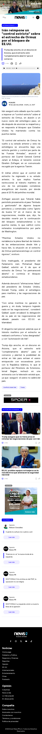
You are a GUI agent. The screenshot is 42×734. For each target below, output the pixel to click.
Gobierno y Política (9, 655)
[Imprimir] (11, 63)
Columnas (6, 520)
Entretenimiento (8, 673)
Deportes (5, 661)
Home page (6, 652)
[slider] (16, 68)
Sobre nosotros (8, 709)
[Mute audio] (38, 68)
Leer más (12, 537)
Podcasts (6, 679)
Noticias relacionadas (11, 409)
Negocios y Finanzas (10, 658)
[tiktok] (31, 641)
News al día (6, 693)
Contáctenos (7, 715)
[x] (21, 641)
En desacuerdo (8, 699)
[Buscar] (33, 17)
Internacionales (9, 25)
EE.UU (4, 667)
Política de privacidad (10, 721)
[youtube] (26, 641)
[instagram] (16, 641)
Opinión (5, 664)
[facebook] (10, 641)
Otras (4, 676)
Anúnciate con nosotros (11, 712)
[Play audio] (4, 68)
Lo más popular (8, 696)
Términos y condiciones (11, 718)
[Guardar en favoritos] (16, 63)
